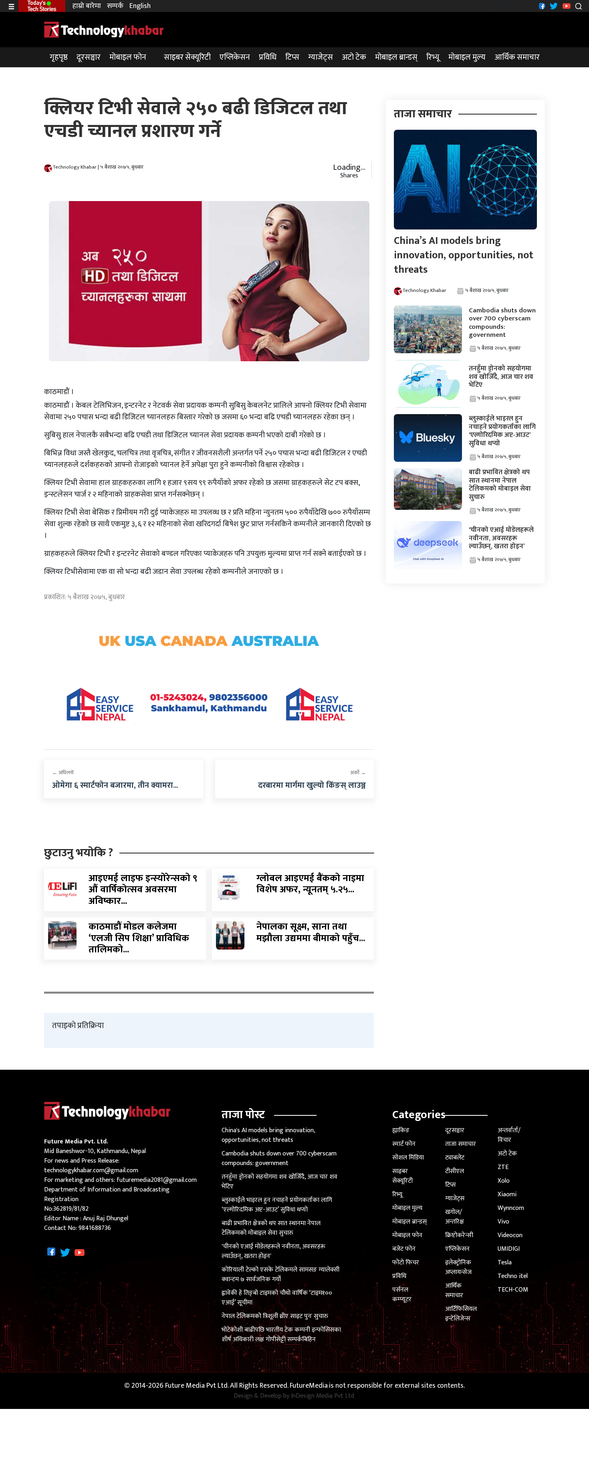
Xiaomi (507, 1194)
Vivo (503, 1221)
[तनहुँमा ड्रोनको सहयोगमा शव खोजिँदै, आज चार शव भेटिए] (428, 383)
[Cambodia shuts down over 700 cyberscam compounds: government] (428, 329)
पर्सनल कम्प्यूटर (401, 1294)
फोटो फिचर (405, 1262)
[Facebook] (541, 5)
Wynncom (511, 1208)
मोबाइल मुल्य (467, 57)
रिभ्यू (433, 57)
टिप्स (292, 57)
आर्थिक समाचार (517, 57)
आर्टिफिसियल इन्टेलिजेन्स (461, 1314)
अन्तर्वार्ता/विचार (509, 1135)
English (140, 6)
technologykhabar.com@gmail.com (91, 1170)
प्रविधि (267, 57)
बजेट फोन (404, 1249)
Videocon (510, 1235)
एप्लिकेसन (235, 57)
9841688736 (95, 1228)
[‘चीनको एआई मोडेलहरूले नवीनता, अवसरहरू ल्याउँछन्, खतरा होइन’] (428, 544)
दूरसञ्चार (89, 57)
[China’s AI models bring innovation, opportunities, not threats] (465, 179)
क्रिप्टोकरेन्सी (459, 1235)
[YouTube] (566, 5)
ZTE (503, 1167)
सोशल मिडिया (408, 1157)
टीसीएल (454, 1171)
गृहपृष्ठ (59, 57)
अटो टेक (354, 57)
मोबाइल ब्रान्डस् (396, 57)
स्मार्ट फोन (404, 1144)
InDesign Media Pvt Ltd (322, 1396)
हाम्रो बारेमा (87, 6)
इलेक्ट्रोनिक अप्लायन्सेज (458, 1267)
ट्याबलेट (454, 1157)
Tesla (505, 1262)
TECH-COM (513, 1289)
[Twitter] (553, 5)
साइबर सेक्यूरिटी (187, 57)
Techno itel (513, 1276)
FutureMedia (309, 1386)
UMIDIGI (509, 1249)
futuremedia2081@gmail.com (157, 1180)
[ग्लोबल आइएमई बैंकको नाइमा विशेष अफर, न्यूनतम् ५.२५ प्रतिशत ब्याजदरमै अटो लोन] (230, 886)
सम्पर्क (115, 6)
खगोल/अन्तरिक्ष (454, 1217)
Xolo (504, 1180)
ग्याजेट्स (320, 57)
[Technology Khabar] (104, 29)
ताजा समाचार (460, 1144)
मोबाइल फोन (127, 57)
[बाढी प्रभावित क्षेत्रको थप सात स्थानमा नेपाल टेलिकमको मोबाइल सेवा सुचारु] (428, 488)
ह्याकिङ (400, 1130)
